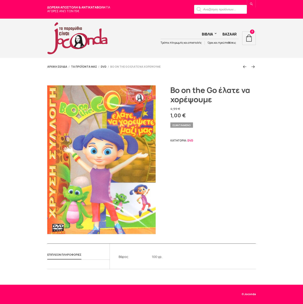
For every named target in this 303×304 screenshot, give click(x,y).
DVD (103, 67)
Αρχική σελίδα (57, 67)
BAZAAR (229, 34)
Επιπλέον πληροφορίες (64, 255)
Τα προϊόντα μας (84, 67)
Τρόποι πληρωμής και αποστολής (181, 43)
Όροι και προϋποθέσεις (222, 43)
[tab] (78, 255)
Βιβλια (207, 34)
